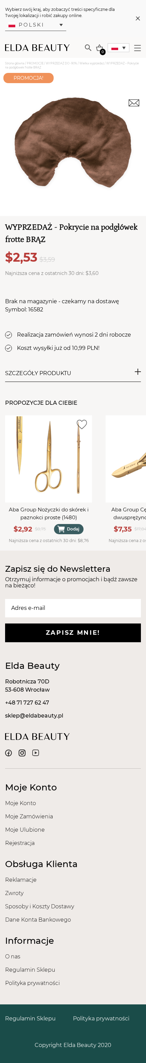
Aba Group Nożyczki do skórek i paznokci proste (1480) (49, 513)
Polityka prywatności (32, 983)
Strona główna (14, 63)
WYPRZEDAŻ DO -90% (61, 63)
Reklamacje (21, 880)
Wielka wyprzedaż (91, 63)
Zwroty (14, 893)
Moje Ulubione (25, 830)
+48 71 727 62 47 (27, 702)
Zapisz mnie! (73, 632)
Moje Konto (20, 803)
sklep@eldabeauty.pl (34, 715)
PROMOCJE (35, 63)
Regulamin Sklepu (30, 970)
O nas (12, 956)
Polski (31, 24)
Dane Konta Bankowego (38, 919)
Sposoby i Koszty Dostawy (39, 906)
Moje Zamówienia (29, 816)
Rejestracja (20, 843)
